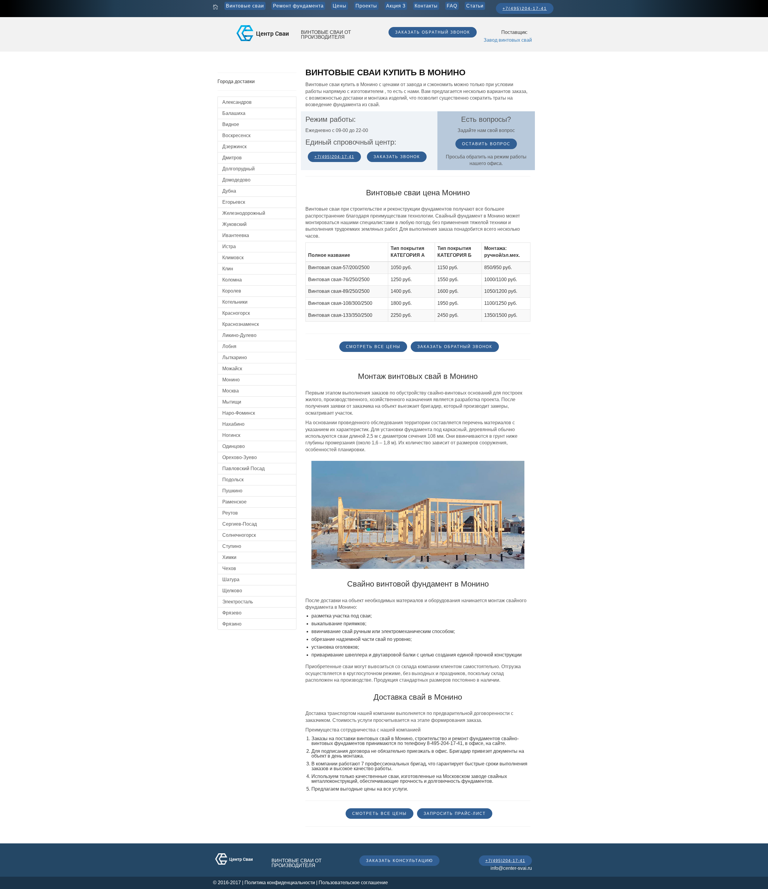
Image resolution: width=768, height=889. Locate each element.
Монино (231, 379)
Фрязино (232, 623)
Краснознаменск (240, 324)
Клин (227, 268)
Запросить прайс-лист (455, 813)
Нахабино (233, 424)
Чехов (229, 568)
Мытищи (231, 401)
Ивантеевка (235, 235)
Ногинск (231, 435)
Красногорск (236, 313)
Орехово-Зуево (239, 457)
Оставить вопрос (486, 144)
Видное (230, 124)
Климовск (233, 257)
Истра (229, 246)
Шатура (230, 579)
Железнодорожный (243, 213)
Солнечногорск (239, 535)
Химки (229, 557)
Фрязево (232, 612)
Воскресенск (236, 135)
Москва (230, 390)
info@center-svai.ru (511, 868)
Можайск (232, 368)
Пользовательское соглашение (353, 882)
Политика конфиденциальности (279, 882)
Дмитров (232, 157)
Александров (237, 102)
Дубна (229, 191)
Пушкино (232, 490)
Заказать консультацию (399, 860)
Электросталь (237, 601)
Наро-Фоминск (238, 413)
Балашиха (233, 113)
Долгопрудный (238, 168)
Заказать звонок (397, 157)
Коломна (232, 279)
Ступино (231, 546)
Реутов (230, 512)
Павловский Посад (243, 468)
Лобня (229, 346)
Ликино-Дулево (239, 335)
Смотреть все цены (373, 346)
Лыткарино (234, 357)
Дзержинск (234, 146)
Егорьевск (233, 202)
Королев (231, 290)
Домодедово (236, 179)
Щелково (232, 590)
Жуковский (234, 224)
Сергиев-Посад (239, 524)
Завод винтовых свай (508, 40)
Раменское (234, 501)
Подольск (233, 479)
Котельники (235, 302)
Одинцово (233, 446)
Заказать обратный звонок (432, 32)
